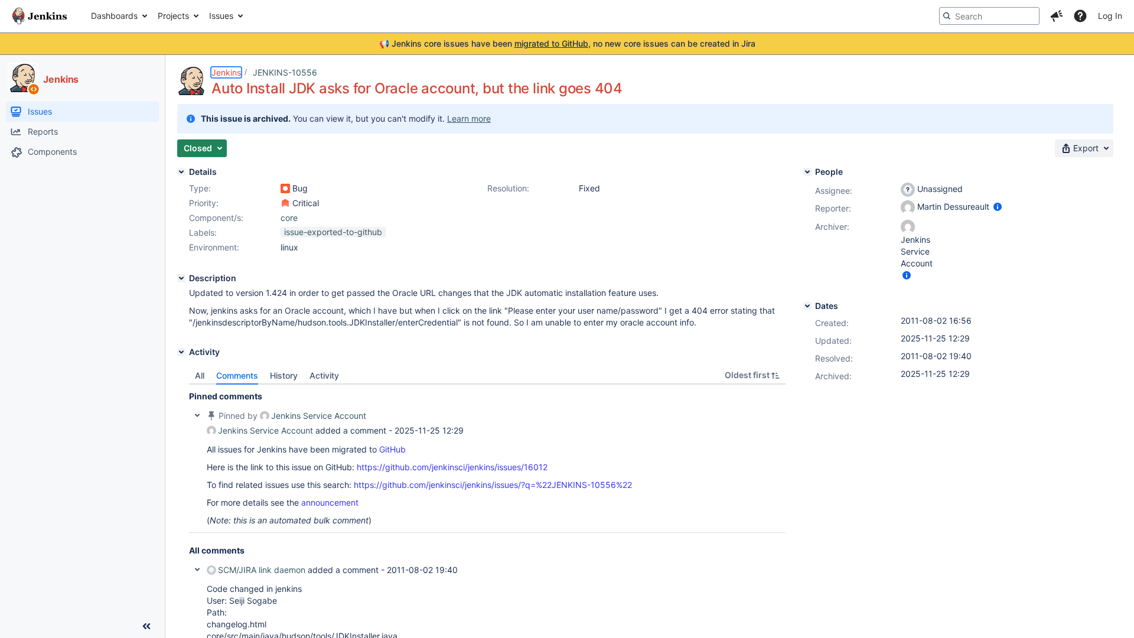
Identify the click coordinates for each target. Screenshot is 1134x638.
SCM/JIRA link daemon (261, 570)
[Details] (181, 172)
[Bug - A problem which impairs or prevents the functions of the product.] (285, 188)
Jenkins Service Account (318, 416)
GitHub (392, 449)
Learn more (469, 118)
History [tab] (284, 375)
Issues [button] (221, 16)
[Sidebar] (146, 626)
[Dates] (807, 306)
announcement (330, 502)
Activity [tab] (324, 375)
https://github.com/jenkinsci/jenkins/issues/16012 (452, 467)
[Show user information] (997, 206)
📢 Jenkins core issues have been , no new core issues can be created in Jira (567, 43)
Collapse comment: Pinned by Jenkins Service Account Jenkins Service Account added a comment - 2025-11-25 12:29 (197, 415)
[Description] (181, 278)
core (289, 218)
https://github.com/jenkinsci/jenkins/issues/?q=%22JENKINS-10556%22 (493, 485)
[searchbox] (989, 16)
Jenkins (226, 72)
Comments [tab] (237, 375)
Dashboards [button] (114, 16)
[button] (1056, 15)
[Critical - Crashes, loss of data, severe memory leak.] (285, 203)
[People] (807, 172)
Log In (1110, 16)
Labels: (203, 232)
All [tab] (199, 375)
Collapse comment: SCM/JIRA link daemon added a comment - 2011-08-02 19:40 (197, 569)
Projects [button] (173, 16)
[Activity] (181, 352)
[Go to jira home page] (39, 16)
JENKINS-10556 (285, 72)
